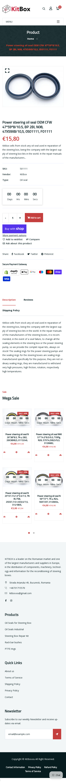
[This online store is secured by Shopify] (11, 271)
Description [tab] (9, 299)
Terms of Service (13, 677)
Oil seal (23, 179)
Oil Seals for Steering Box (18, 622)
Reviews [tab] (28, 299)
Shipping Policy (12, 684)
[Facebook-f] (6, 600)
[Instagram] (11, 600)
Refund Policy (50, 767)
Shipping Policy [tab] (11, 310)
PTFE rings (10, 648)
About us (9, 671)
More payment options (14, 235)
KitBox (23, 174)
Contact (9, 697)
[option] (33, 86)
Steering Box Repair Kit (17, 635)
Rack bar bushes (13, 642)
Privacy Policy (12, 690)
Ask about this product (18, 243)
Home (30, 38)
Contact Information (15, 767)
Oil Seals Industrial (14, 629)
